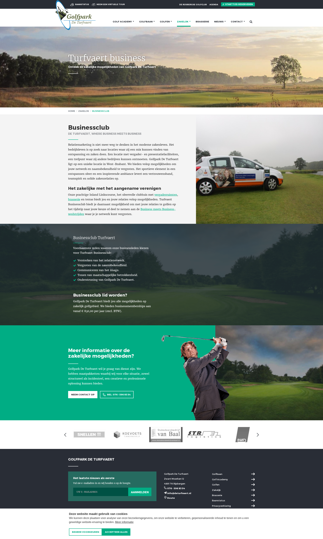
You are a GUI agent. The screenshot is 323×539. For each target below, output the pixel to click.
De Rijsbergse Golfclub (193, 4)
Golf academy (122, 21)
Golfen (165, 21)
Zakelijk (183, 21)
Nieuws (219, 21)
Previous (6, 67)
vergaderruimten (165, 194)
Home (71, 111)
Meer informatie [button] (124, 522)
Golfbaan (146, 21)
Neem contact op (83, 394)
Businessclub (100, 111)
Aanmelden (140, 492)
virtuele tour (111, 4)
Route (171, 498)
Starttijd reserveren (239, 4)
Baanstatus (82, 4)
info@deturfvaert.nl (179, 493)
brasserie (74, 199)
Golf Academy (220, 479)
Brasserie (202, 21)
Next (316, 67)
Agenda (213, 4)
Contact (237, 21)
